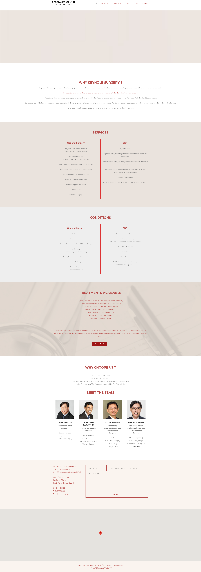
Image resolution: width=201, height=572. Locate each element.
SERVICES (104, 3)
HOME (95, 3)
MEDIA (136, 3)
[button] (100, 533)
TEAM (127, 3)
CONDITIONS (117, 3)
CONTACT (145, 3)
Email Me (136, 447)
